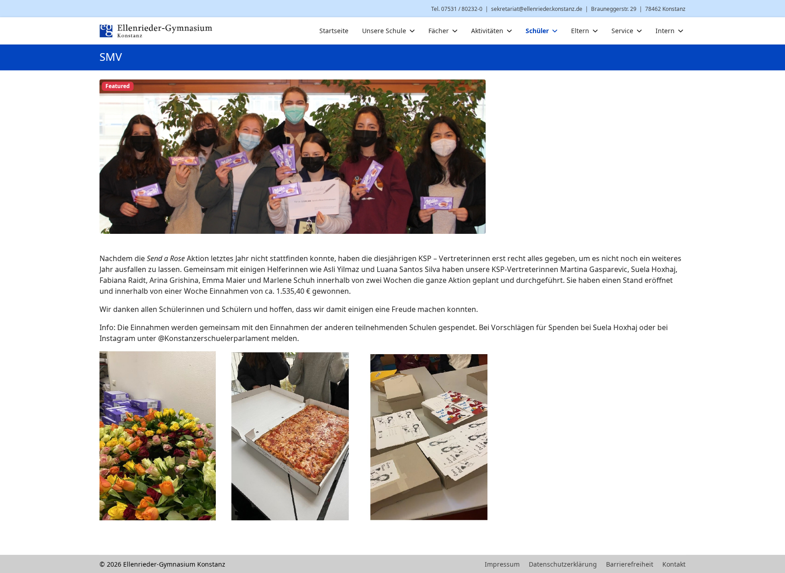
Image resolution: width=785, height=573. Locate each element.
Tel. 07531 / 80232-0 (456, 9)
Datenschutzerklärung (563, 564)
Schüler (537, 30)
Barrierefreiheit (629, 564)
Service (622, 30)
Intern (665, 30)
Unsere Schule (384, 30)
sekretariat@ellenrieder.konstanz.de (536, 9)
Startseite (333, 30)
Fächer (438, 30)
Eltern (580, 30)
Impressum (502, 564)
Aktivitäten (487, 30)
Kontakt (674, 564)
